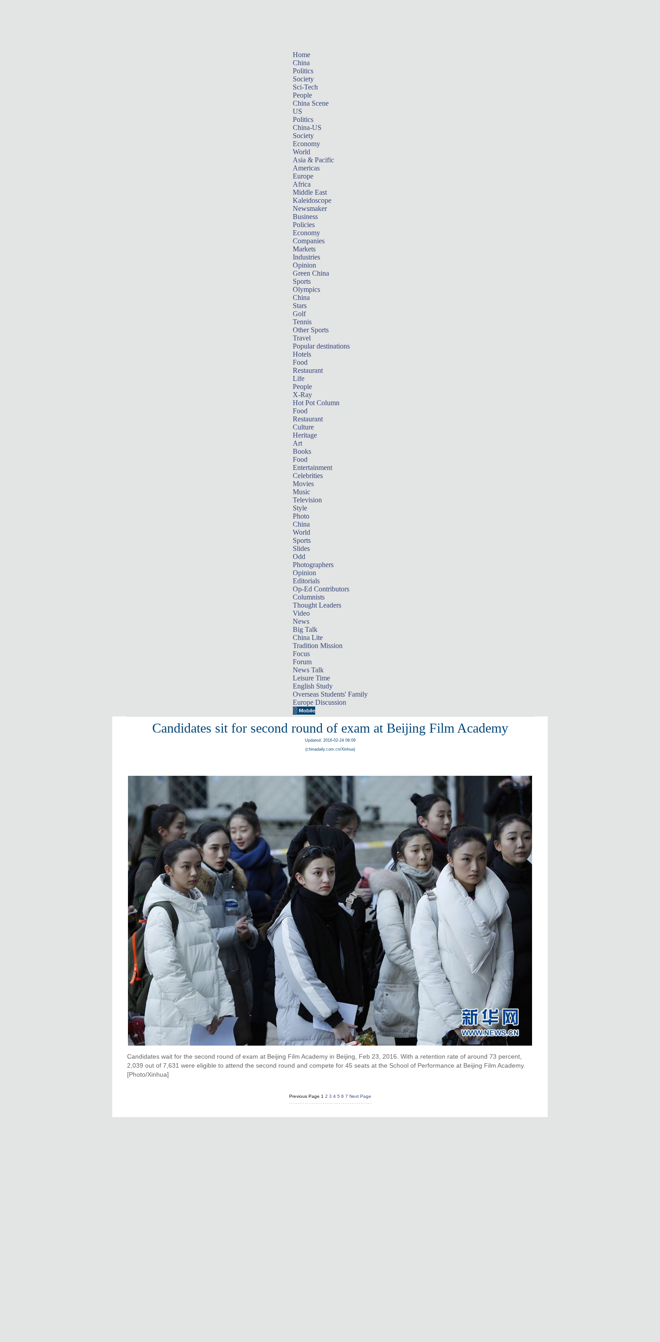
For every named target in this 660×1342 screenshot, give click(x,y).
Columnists (309, 597)
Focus (301, 654)
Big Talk (305, 629)
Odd (299, 556)
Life (298, 378)
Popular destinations (321, 346)
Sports (302, 281)
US (297, 111)
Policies (304, 224)
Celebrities (308, 475)
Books (302, 451)
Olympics (306, 289)
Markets (304, 249)
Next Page (360, 1096)
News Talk (308, 670)
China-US (307, 127)
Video (301, 613)
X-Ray (302, 394)
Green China (311, 273)
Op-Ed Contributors (321, 589)
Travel (302, 338)
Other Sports (311, 330)
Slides (301, 548)
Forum (302, 662)
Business (305, 216)
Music (301, 492)
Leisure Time (311, 678)
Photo (301, 516)
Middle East (310, 192)
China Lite (308, 637)
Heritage (305, 435)
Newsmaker (310, 208)
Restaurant (308, 370)
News (301, 621)
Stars (300, 305)
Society (303, 79)
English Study (313, 686)
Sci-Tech (305, 87)
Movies (303, 484)
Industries (306, 257)
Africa (302, 184)
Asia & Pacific (313, 160)
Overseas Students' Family (330, 694)
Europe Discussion (319, 702)
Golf (299, 314)
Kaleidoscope (312, 200)
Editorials (306, 581)
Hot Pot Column (316, 403)
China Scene (311, 103)
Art (297, 443)
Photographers (313, 564)
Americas (306, 168)
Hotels (302, 354)
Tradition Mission (318, 645)
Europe (303, 176)
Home (301, 54)
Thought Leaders (317, 605)
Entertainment (312, 467)
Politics (303, 71)
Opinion (304, 265)
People (302, 95)
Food (300, 362)
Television (307, 500)
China (301, 63)
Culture (303, 427)
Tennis (302, 322)
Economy (306, 144)
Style (300, 508)
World (301, 152)
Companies (309, 241)
